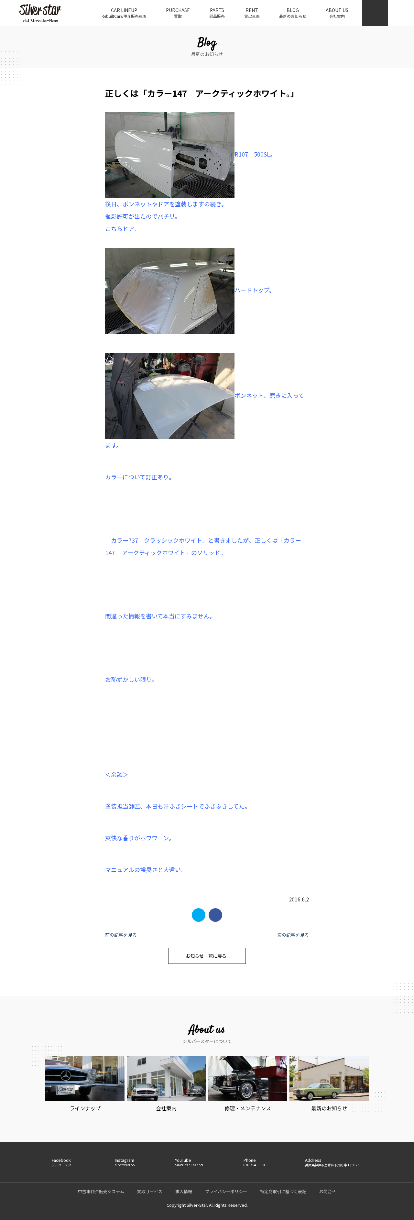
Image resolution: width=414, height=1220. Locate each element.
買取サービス (149, 1191)
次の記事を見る (293, 934)
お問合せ (327, 1191)
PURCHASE (178, 13)
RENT (252, 13)
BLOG (292, 13)
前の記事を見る (121, 934)
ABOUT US (337, 13)
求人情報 (183, 1191)
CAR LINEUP (124, 13)
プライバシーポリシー (226, 1191)
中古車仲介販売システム (101, 1191)
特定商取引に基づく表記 (283, 1191)
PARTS (217, 13)
